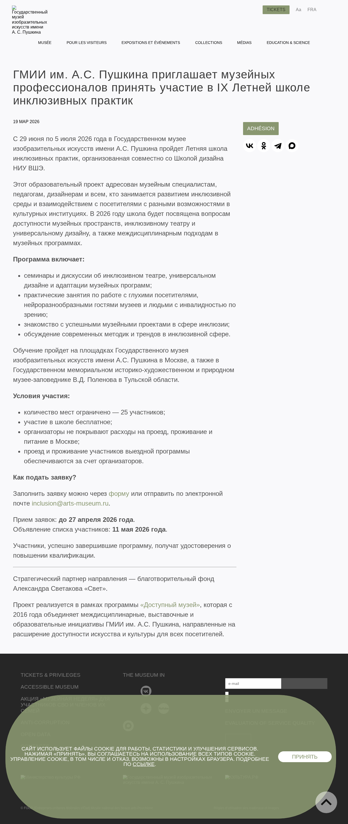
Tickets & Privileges (50, 675)
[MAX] (292, 145)
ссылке (144, 764)
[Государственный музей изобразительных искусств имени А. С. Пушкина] (30, 32)
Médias (244, 42)
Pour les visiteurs (87, 42)
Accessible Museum (50, 687)
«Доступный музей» (170, 604)
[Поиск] (254, 9)
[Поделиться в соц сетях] (328, 9)
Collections (208, 42)
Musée (44, 42)
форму (119, 493)
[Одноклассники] (263, 145)
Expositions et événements (151, 42)
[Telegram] (277, 145)
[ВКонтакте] (249, 145)
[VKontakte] (146, 691)
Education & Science (288, 42)
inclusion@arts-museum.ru (70, 503)
